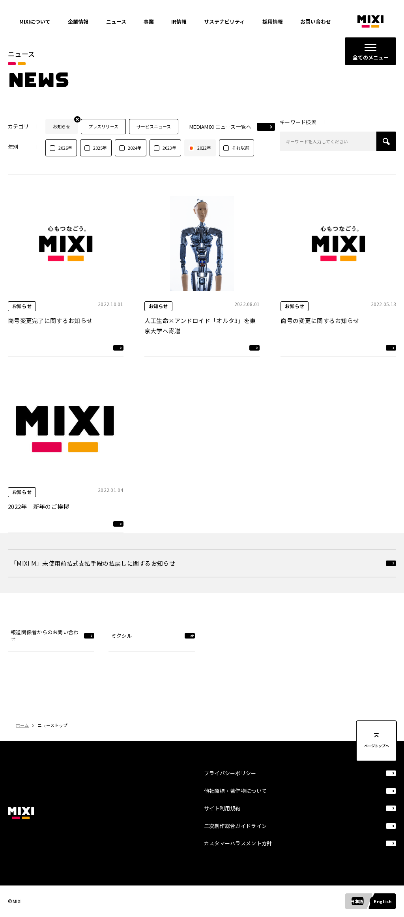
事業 (149, 21)
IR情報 (179, 21)
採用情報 (272, 21)
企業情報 (78, 21)
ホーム (22, 725)
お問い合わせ (315, 21)
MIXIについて (34, 21)
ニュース (116, 21)
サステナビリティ (224, 21)
